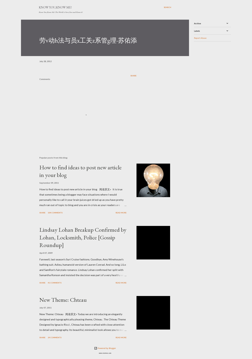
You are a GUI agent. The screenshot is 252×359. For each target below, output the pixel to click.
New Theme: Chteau (63, 299)
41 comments (54, 283)
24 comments (54, 337)
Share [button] (133, 76)
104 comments (55, 213)
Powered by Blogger (106, 348)
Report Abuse (200, 38)
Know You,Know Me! (55, 7)
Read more (121, 213)
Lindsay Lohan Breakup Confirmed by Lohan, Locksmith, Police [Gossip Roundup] (82, 237)
